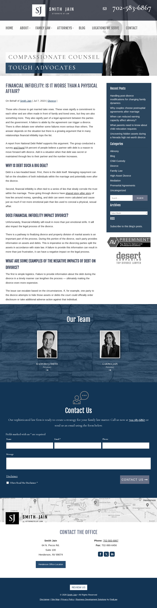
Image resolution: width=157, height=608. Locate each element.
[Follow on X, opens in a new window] (106, 554)
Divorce (52, 100)
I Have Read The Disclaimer (24, 483)
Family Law (116, 170)
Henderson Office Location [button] (51, 564)
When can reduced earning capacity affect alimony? (125, 118)
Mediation (115, 180)
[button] (154, 590)
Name (8, 439)
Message (10, 454)
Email (57, 439)
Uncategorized (118, 190)
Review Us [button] (78, 587)
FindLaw (113, 599)
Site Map (55, 599)
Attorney (47, 366)
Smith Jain (26, 100)
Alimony (114, 151)
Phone (105, 439)
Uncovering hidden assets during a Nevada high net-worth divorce (128, 135)
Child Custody (117, 161)
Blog (112, 156)
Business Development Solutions (91, 599)
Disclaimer (12, 476)
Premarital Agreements (122, 185)
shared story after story (78, 193)
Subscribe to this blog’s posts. (126, 226)
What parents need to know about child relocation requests (128, 127)
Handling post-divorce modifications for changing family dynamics (128, 99)
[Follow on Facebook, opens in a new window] (100, 554)
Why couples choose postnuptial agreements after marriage (127, 110)
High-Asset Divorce (120, 175)
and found (19, 147)
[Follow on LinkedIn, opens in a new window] (112, 554)
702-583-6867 (131, 7)
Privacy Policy (67, 599)
